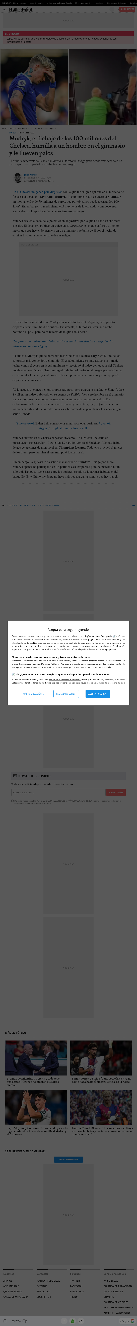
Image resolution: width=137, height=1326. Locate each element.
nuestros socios (53, 636)
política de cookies (90, 649)
